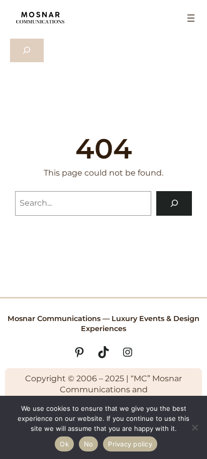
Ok (64, 444)
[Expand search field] (27, 51)
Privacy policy (130, 444)
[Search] (174, 203)
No (88, 444)
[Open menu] (191, 18)
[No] (194, 427)
